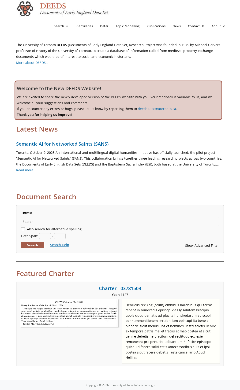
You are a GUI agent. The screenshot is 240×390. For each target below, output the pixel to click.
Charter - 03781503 (120, 288)
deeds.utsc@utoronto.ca (157, 109)
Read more (24, 170)
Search (32, 245)
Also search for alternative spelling (54, 229)
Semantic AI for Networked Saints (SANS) (62, 144)
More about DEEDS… (32, 62)
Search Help (59, 245)
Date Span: (29, 236)
